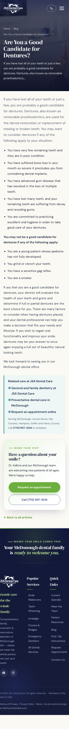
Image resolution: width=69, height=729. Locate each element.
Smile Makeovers (34, 597)
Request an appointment (34, 487)
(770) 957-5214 (22, 427)
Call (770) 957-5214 (34, 500)
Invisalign (33, 618)
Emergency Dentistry (34, 638)
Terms (39, 704)
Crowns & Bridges (34, 627)
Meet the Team (56, 609)
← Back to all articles (18, 517)
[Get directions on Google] (13, 673)
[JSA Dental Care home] (13, 8)
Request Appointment (59, 650)
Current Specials (56, 597)
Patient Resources (57, 620)
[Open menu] (61, 8)
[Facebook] (3, 673)
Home (7, 28)
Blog (16, 28)
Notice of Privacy (9, 704)
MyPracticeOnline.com (15, 708)
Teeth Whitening (34, 609)
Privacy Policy (26, 704)
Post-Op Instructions (58, 638)
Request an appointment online (33, 412)
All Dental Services (33, 650)
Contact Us (58, 659)
